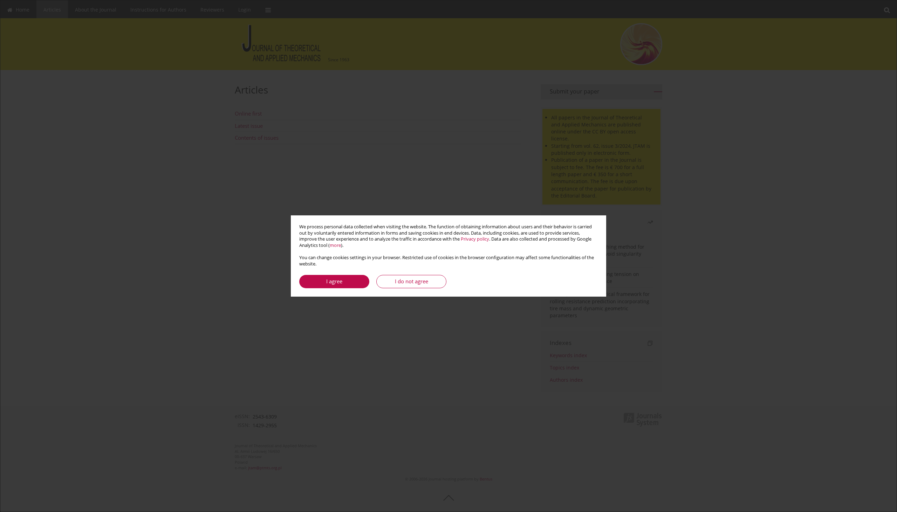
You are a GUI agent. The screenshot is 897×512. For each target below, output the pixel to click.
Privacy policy (475, 239)
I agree (334, 281)
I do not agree (411, 281)
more (335, 245)
